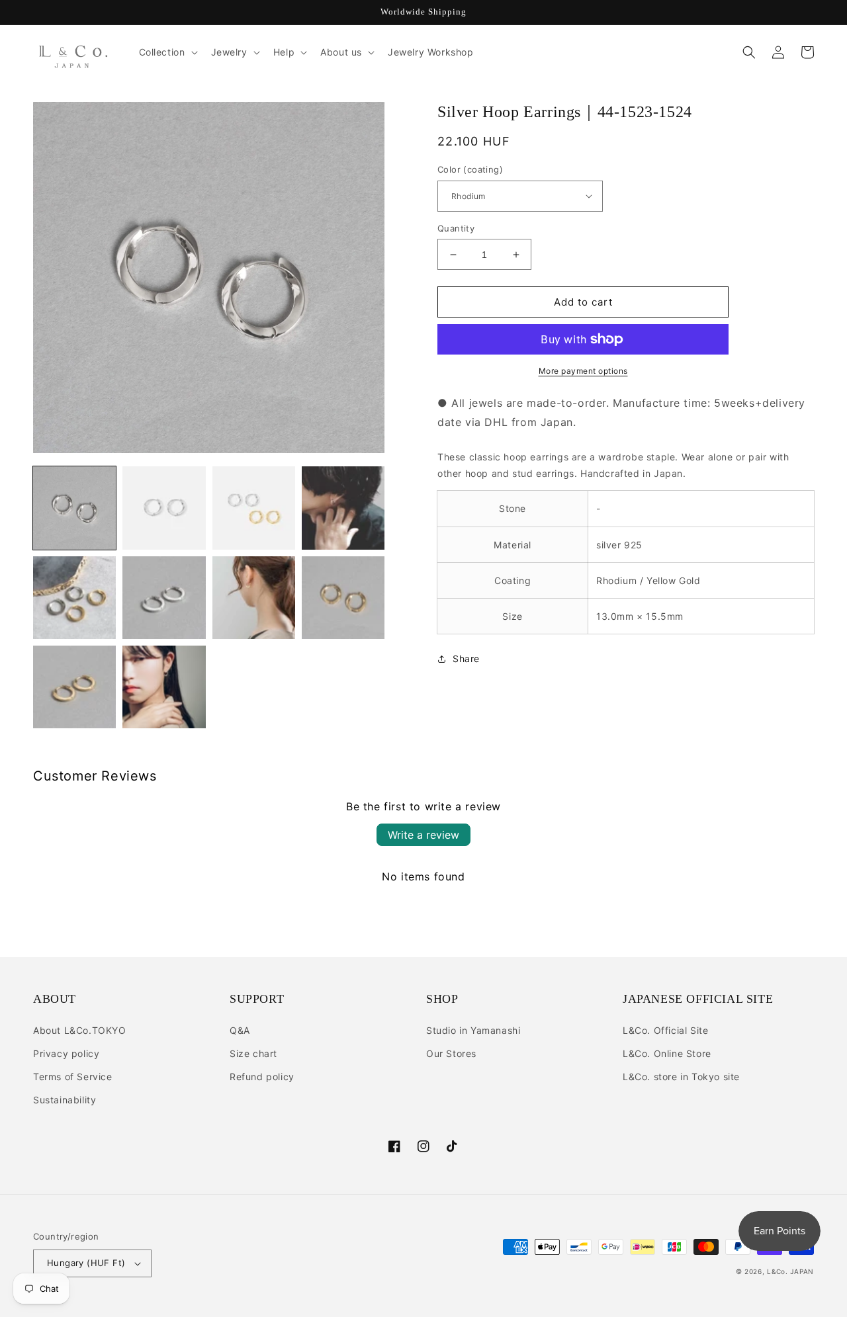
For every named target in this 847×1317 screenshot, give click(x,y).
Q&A (240, 1030)
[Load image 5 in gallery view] (74, 597)
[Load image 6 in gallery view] (163, 597)
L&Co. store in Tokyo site (681, 1076)
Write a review (423, 834)
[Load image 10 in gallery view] (163, 687)
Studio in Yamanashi (473, 1030)
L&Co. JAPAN (790, 1271)
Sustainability (64, 1099)
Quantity (455, 228)
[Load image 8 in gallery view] (343, 597)
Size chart (253, 1053)
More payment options (583, 371)
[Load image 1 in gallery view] (74, 507)
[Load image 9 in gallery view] (74, 687)
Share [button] (466, 658)
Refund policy (262, 1076)
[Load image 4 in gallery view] (343, 507)
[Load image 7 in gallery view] (253, 597)
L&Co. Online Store (667, 1053)
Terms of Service (72, 1076)
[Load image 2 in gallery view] (163, 507)
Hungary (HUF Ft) (86, 1262)
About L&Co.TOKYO (79, 1030)
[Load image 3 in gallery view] (253, 507)
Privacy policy (66, 1053)
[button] (167, 52)
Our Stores (451, 1053)
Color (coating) (470, 169)
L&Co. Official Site (665, 1030)
